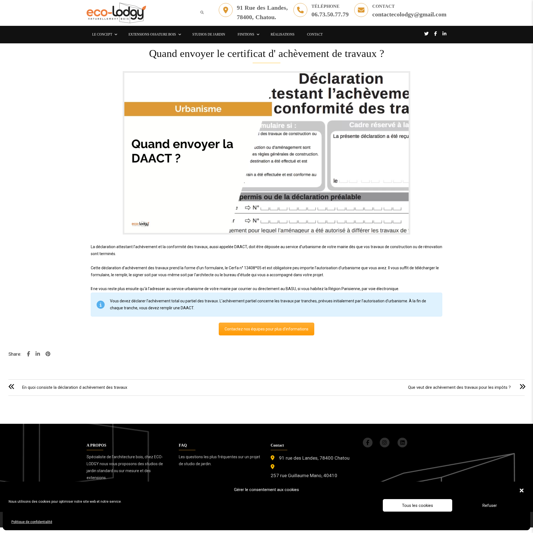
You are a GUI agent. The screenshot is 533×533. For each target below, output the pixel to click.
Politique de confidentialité (31, 522)
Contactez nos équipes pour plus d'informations (266, 329)
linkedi (38, 355)
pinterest (48, 355)
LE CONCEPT (102, 34)
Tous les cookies (417, 505)
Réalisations (283, 34)
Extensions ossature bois (152, 34)
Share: (14, 354)
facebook (28, 355)
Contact (315, 34)
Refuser (489, 505)
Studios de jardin (208, 34)
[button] (521, 490)
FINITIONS (246, 34)
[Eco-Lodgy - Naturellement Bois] (116, 12)
